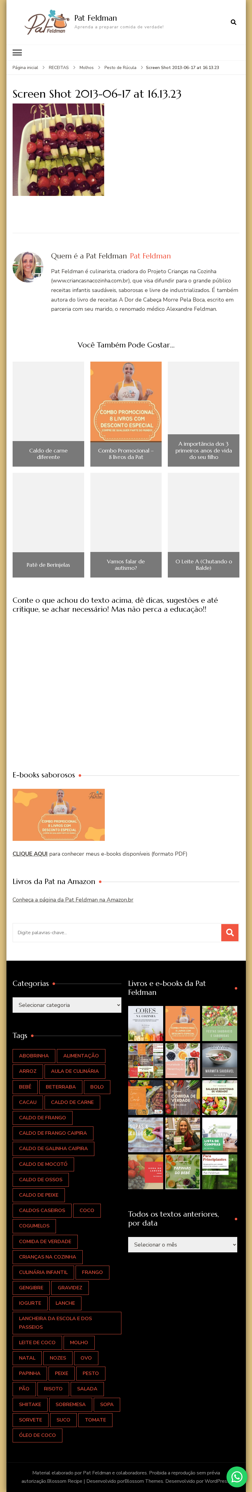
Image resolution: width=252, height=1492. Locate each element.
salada (87, 1388)
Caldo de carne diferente (48, 453)
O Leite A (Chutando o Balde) (203, 564)
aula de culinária (75, 1071)
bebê (25, 1087)
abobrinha (34, 1055)
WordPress (217, 1481)
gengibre (31, 1287)
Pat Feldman (95, 18)
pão (24, 1388)
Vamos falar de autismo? (126, 564)
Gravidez (70, 1287)
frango (92, 1272)
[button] (145, 1023)
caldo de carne (72, 1102)
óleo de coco (37, 1435)
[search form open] (233, 22)
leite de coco (37, 1342)
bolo (97, 1087)
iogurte (30, 1303)
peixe (61, 1373)
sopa (107, 1404)
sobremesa (71, 1404)
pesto (91, 1373)
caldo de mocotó (43, 1164)
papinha (30, 1373)
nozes (58, 1358)
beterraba (61, 1087)
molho (79, 1342)
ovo (86, 1358)
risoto (53, 1388)
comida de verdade (45, 1241)
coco (87, 1210)
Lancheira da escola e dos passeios (55, 1322)
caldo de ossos (40, 1179)
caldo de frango (42, 1117)
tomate (95, 1420)
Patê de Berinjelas (48, 565)
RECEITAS (59, 68)
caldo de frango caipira (53, 1133)
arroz (28, 1071)
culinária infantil (43, 1272)
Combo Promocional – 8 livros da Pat (126, 453)
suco (63, 1420)
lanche (65, 1303)
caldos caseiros (42, 1210)
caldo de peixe (38, 1195)
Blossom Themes (143, 1481)
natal (27, 1358)
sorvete (30, 1420)
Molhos (87, 68)
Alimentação (81, 1055)
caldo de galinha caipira (53, 1148)
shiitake (30, 1404)
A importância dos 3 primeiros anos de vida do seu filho (203, 450)
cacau (28, 1102)
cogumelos (34, 1225)
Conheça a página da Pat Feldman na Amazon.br (73, 899)
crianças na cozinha (47, 1257)
